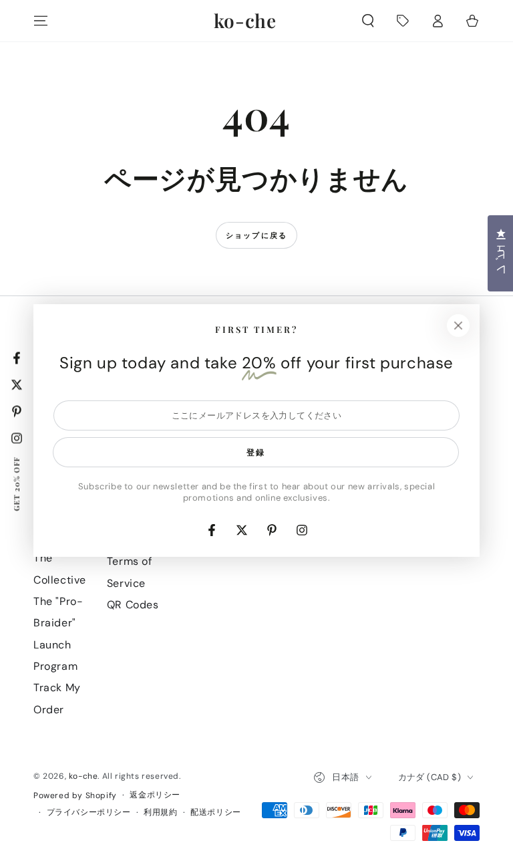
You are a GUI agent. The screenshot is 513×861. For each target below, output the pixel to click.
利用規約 (160, 812)
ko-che (83, 776)
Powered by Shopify (75, 795)
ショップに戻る (256, 235)
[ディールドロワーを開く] (402, 20)
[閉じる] (458, 325)
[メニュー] (40, 20)
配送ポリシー (215, 812)
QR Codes (133, 605)
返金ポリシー (155, 794)
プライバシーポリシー (89, 812)
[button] (368, 20)
